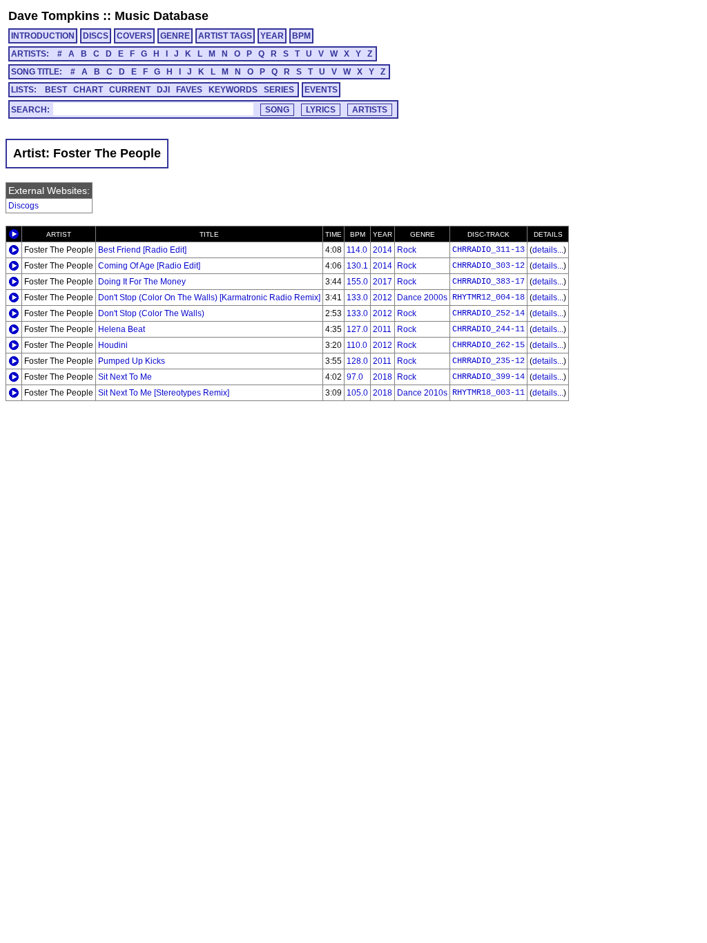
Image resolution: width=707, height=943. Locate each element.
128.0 (357, 361)
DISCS (95, 36)
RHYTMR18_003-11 (488, 393)
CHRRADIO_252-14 (488, 313)
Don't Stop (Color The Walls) (151, 313)
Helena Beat (121, 329)
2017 (382, 281)
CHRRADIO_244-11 (488, 329)
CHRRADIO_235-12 (488, 361)
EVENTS (321, 90)
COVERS (134, 36)
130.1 (357, 266)
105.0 (357, 393)
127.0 (357, 329)
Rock (406, 250)
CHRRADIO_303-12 (488, 266)
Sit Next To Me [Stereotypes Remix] (163, 393)
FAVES (189, 90)
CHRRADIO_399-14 (488, 377)
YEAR (272, 36)
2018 (382, 377)
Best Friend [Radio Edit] (142, 250)
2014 (382, 250)
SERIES (279, 90)
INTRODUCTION (43, 36)
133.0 (357, 297)
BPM (301, 36)
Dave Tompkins (53, 16)
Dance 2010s (422, 393)
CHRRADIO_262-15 (488, 345)
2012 (382, 297)
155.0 (357, 281)
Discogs (23, 206)
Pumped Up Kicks (131, 361)
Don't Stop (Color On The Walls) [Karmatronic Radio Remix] (209, 297)
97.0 (355, 377)
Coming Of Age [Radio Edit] (149, 266)
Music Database (162, 16)
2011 (382, 329)
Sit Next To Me (125, 377)
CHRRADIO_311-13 (488, 250)
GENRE (175, 36)
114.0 (357, 250)
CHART (88, 90)
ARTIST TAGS (225, 36)
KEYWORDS (233, 90)
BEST (56, 90)
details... (547, 250)
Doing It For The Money (142, 281)
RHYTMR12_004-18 (488, 297)
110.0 (357, 345)
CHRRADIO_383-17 (488, 281)
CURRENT (130, 90)
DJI (163, 90)
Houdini (113, 345)
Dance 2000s (422, 297)
